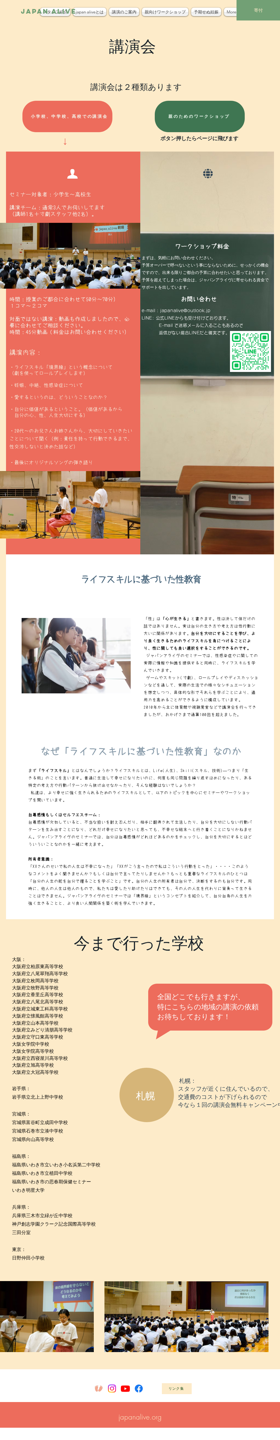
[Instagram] (112, 1388)
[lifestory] (98, 1388)
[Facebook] (138, 1388)
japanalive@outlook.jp (185, 311)
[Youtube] (125, 1388)
